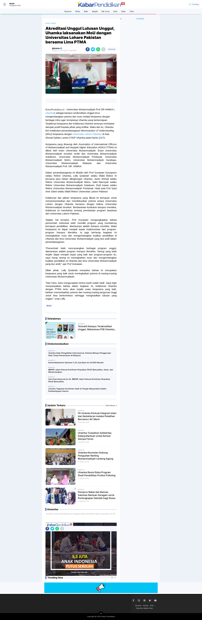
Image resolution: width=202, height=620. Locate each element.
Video (131, 11)
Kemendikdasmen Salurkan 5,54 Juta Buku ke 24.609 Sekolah (76, 362)
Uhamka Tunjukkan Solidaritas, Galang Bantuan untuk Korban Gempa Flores (95, 436)
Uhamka (49, 113)
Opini (123, 11)
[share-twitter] (93, 49)
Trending (195, 4)
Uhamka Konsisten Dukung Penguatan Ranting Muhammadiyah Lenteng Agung (95, 455)
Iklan (152, 605)
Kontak (145, 605)
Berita (78, 11)
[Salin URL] (103, 49)
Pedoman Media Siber (144, 608)
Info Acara (105, 11)
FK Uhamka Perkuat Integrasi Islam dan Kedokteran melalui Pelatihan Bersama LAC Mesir (97, 416)
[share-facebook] (88, 49)
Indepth (95, 11)
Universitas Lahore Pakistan (87, 134)
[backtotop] (101, 613)
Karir (115, 11)
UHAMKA (140, 19)
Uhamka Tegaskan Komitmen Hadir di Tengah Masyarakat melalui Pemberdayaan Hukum (77, 390)
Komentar (111, 49)
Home (47, 23)
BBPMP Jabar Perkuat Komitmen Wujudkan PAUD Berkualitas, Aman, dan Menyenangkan (80, 370)
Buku (86, 11)
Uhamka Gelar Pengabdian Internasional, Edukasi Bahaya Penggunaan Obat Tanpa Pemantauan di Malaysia (79, 354)
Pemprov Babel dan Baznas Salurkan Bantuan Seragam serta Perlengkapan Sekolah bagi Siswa (96, 495)
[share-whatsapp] (98, 49)
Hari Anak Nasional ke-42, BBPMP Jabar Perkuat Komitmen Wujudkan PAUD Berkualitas (79, 380)
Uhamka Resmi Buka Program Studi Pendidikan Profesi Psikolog (96, 474)
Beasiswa (68, 11)
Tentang (138, 605)
